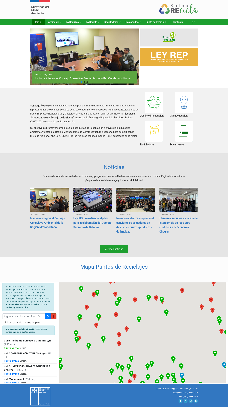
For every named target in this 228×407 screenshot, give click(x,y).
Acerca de (53, 22)
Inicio (38, 22)
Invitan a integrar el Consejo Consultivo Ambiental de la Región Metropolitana (47, 223)
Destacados (132, 22)
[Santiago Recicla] (40, 9)
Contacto (178, 22)
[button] (193, 22)
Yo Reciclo (91, 22)
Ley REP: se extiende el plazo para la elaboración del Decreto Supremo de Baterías (92, 223)
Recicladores (111, 22)
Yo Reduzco (72, 22)
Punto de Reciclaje (156, 22)
